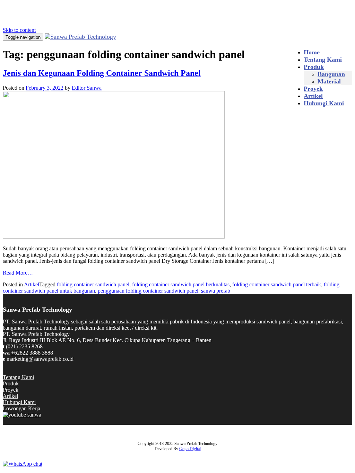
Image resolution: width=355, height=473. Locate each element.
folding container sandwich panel (93, 284)
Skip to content (19, 30)
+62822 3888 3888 (32, 353)
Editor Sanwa (87, 88)
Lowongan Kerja (21, 408)
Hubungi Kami (324, 103)
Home (312, 52)
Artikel (313, 95)
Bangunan (331, 74)
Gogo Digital (190, 448)
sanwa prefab (215, 291)
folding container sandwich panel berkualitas (181, 284)
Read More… (18, 273)
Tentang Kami (323, 59)
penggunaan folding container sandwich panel (148, 291)
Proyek (313, 88)
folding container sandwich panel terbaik (276, 284)
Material (329, 81)
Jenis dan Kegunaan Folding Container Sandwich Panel (102, 73)
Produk (314, 66)
